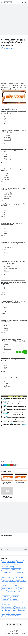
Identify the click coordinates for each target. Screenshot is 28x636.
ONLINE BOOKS (6, 596)
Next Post (23, 549)
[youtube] (14, 624)
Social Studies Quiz (20, 607)
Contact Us (15, 633)
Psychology (5, 599)
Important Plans (19, 583)
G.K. (7, 580)
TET (3, 615)
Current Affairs (9, 37)
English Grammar (19, 572)
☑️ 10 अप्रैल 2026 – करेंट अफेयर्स (7, 483)
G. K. (23, 577)
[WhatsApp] (8, 465)
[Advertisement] (14, 20)
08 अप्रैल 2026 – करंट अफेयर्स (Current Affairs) (7, 498)
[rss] (21, 624)
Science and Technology (8, 607)
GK (18, 580)
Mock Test (20, 591)
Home (2, 37)
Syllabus (12, 612)
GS (3, 583)
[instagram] (17, 624)
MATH (3, 591)
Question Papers (6, 602)
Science (10, 604)
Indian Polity (15, 585)
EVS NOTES (10, 577)
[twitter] (10, 624)
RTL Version (22, 633)
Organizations (15, 596)
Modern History (5, 594)
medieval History (11, 591)
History (12, 583)
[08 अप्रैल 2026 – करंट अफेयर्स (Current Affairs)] (7, 491)
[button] (2, 2)
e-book (4, 572)
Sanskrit (4, 604)
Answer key (20, 561)
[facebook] (7, 624)
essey (3, 577)
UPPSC (8, 615)
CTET (11, 566)
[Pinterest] (11, 465)
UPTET (3, 561)
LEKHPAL (21, 588)
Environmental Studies (16, 575)
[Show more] (17, 465)
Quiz (13, 602)
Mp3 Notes (14, 594)
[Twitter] (5, 465)
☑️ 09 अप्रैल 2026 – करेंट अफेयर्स (20, 483)
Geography (12, 580)
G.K (3, 580)
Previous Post (5, 549)
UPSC (13, 615)
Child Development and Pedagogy (10, 564)
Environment (5, 575)
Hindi (7, 583)
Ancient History (11, 561)
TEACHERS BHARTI (20, 612)
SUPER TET (5, 612)
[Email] (14, 465)
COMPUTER (5, 566)
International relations (7, 588)
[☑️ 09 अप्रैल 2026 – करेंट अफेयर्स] (21, 477)
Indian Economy (6, 585)
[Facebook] (2, 465)
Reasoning (19, 602)
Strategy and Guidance (11, 610)
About (8, 633)
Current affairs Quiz (15, 569)
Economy (10, 572)
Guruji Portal (17, 631)
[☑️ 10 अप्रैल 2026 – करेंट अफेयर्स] (7, 477)
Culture (16, 566)
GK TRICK (23, 580)
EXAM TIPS (17, 577)
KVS (16, 588)
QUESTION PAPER (14, 599)
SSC (3, 610)
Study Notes (22, 610)
